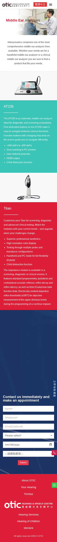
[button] (50, 4)
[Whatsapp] (54, 485)
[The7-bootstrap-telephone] (54, 452)
